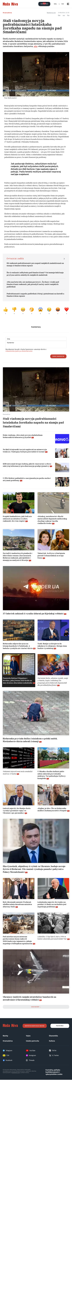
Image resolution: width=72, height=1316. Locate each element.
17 (34, 683)
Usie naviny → (36, 1007)
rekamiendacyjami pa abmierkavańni (19, 351)
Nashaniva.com (51, 13)
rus (63, 4)
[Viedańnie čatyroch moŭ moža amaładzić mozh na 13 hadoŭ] (18, 763)
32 (68, 939)
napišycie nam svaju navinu (34, 1026)
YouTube (32, 1050)
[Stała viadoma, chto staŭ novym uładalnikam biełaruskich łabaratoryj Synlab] (36, 438)
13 (17, 774)
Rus (68, 15)
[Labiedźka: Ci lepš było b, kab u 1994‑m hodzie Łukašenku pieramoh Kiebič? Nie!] (53, 928)
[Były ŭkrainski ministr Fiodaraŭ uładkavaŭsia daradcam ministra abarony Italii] (18, 893)
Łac (64, 15)
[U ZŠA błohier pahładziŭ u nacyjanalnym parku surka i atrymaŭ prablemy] (36, 481)
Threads (31, 1060)
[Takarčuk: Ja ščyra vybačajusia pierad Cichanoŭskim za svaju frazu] (53, 545)
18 (34, 648)
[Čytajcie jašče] (64, 259)
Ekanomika (53, 1036)
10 (16, 906)
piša (35, 46)
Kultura (52, 1041)
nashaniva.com (16, 1072)
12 (34, 943)
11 (25, 813)
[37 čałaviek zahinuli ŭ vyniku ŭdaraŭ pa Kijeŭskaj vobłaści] (36, 590)
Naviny (5, 1036)
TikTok (54, 1050)
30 (56, 906)
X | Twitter (55, 1055)
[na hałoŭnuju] (10, 4)
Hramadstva (6, 414)
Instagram (32, 1055)
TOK (7, 1055)
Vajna (28, 1036)
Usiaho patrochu (32, 1041)
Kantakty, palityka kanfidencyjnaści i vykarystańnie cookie (54, 1072)
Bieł (55, 4)
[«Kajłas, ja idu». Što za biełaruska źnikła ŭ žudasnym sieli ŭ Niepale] (53, 799)
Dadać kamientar (58, 356)
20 (55, 648)
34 (43, 558)
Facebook (9, 1060)
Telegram (9, 1050)
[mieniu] (68, 4)
